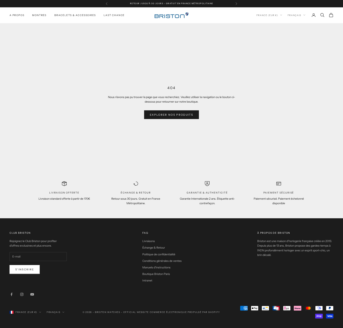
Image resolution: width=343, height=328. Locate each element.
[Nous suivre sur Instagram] (22, 294)
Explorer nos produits (171, 114)
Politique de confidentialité (158, 254)
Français (294, 15)
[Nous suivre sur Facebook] (11, 294)
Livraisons (148, 241)
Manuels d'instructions (156, 267)
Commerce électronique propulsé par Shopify (185, 312)
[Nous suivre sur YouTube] (32, 294)
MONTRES (39, 14)
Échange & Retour (153, 247)
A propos (17, 14)
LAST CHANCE (114, 14)
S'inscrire (24, 269)
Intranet (147, 280)
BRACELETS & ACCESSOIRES (75, 14)
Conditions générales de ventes (162, 261)
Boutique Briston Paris (156, 274)
